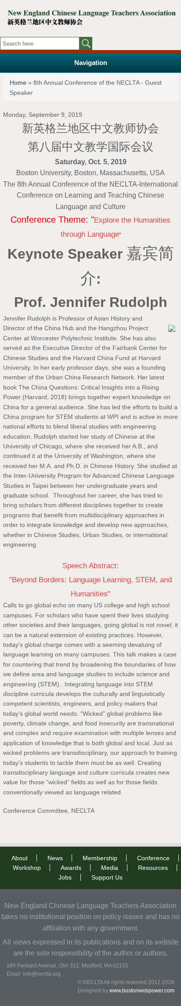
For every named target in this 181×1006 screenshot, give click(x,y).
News (55, 858)
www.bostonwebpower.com (141, 991)
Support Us (107, 877)
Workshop (27, 867)
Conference (153, 858)
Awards (71, 867)
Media (109, 867)
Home (18, 82)
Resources (153, 867)
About (19, 858)
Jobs (65, 877)
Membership (100, 858)
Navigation (90, 62)
